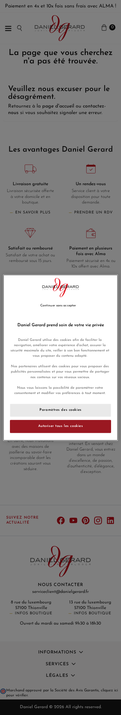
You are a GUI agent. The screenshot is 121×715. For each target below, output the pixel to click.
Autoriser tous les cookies (60, 426)
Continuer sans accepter (58, 305)
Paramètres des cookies (60, 410)
